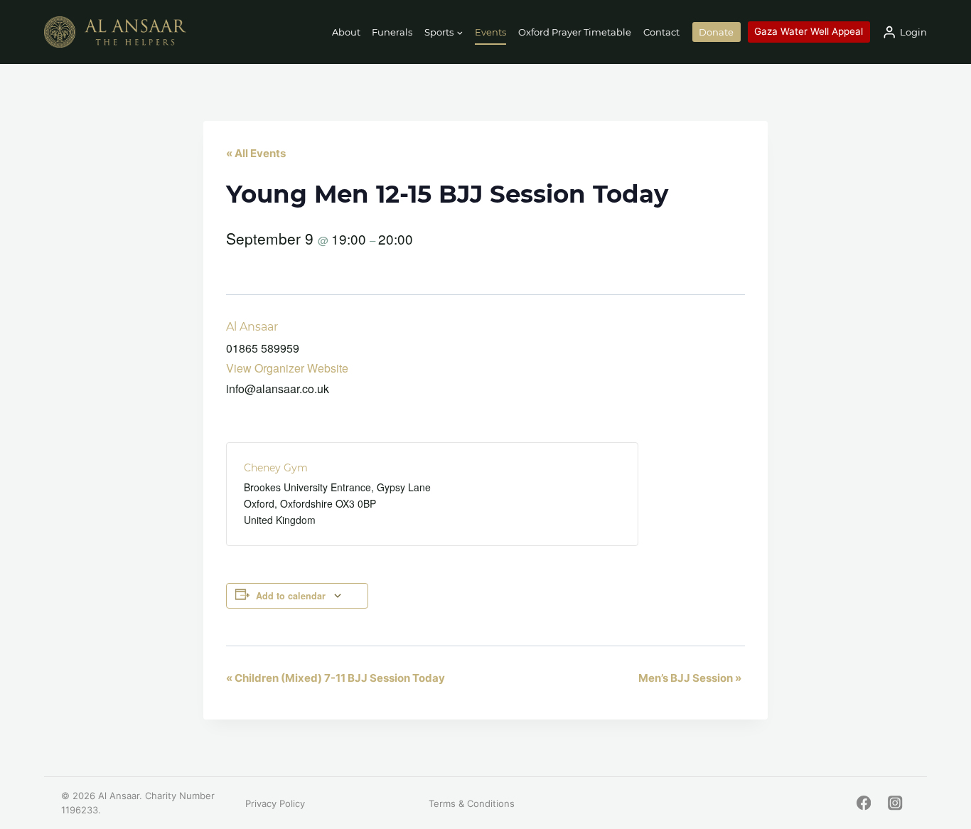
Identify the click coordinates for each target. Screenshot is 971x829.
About (346, 32)
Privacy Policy (275, 803)
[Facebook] (863, 803)
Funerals (392, 32)
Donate (716, 32)
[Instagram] (895, 803)
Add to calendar (291, 595)
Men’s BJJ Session (689, 678)
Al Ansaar (252, 326)
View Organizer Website (287, 368)
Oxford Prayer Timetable (574, 32)
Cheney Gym (276, 467)
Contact (661, 32)
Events (490, 32)
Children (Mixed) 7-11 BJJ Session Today (335, 678)
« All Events (256, 153)
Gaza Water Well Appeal (808, 31)
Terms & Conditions (472, 803)
